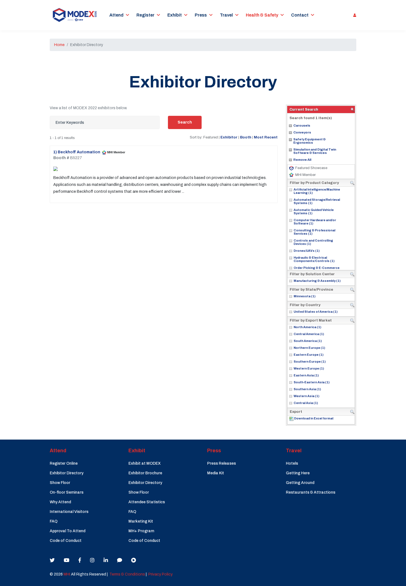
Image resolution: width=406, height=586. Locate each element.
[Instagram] (92, 560)
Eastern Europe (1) (308, 354)
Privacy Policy (160, 574)
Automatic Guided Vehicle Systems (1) (314, 211)
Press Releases (221, 463)
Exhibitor (229, 137)
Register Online (64, 463)
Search (185, 122)
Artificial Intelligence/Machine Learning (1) (317, 191)
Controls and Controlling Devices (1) (313, 242)
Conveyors (302, 132)
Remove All (302, 159)
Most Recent (266, 137)
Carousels (301, 125)
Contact (300, 15)
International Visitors (69, 512)
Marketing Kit (140, 521)
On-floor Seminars (66, 492)
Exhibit (174, 15)
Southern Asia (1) (307, 389)
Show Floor (60, 483)
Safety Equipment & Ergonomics (309, 141)
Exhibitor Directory (66, 473)
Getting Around (300, 483)
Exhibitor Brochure (145, 473)
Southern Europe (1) (310, 361)
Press (201, 15)
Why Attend (60, 502)
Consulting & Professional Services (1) (314, 232)
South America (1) (308, 340)
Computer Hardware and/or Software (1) (315, 221)
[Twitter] (52, 560)
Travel (226, 15)
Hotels (292, 463)
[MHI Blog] (119, 560)
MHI (67, 574)
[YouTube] (66, 560)
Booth (245, 137)
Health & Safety (262, 15)
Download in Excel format (314, 418)
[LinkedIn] (106, 560)
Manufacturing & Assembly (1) (317, 280)
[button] (353, 15)
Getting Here (298, 473)
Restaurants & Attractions (310, 492)
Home (59, 45)
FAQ (53, 521)
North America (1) (307, 327)
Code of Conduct (65, 541)
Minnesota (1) (304, 296)
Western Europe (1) (309, 368)
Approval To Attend (67, 531)
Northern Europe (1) (309, 347)
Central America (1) (309, 334)
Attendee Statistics (146, 502)
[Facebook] (79, 560)
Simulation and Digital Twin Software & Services (314, 151)
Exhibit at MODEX (144, 463)
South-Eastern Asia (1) (311, 382)
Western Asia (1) (306, 396)
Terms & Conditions (127, 574)
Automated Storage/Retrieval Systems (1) (317, 201)
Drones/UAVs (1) (307, 250)
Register (145, 15)
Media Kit (215, 473)
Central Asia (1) (306, 403)
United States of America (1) (316, 311)
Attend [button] (116, 15)
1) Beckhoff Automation (76, 152)
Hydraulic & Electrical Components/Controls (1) (314, 259)
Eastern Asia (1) (306, 375)
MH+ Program (141, 531)
